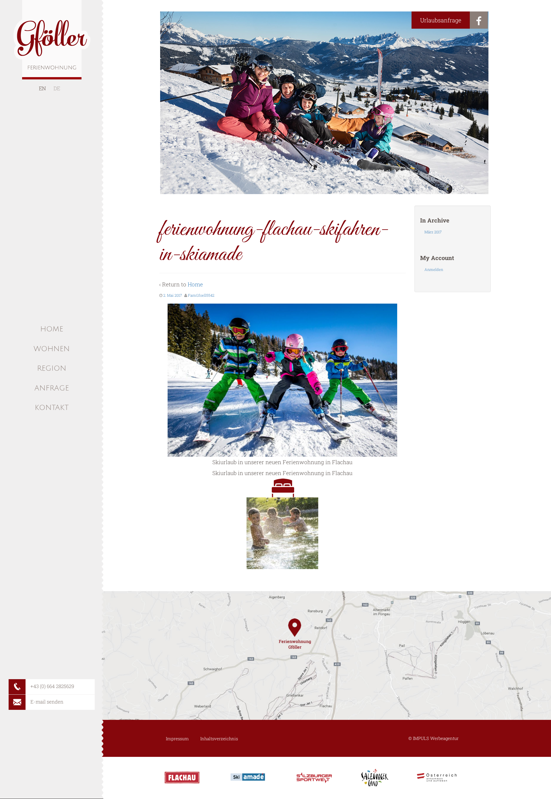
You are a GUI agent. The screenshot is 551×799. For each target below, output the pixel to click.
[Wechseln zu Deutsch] (57, 88)
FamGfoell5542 (201, 295)
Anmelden (433, 269)
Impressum (177, 738)
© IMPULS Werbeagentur (433, 738)
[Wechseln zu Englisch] (42, 88)
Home (195, 284)
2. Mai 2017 (172, 295)
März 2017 (433, 232)
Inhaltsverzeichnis (219, 738)
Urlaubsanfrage (440, 20)
